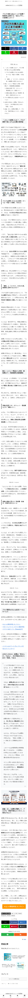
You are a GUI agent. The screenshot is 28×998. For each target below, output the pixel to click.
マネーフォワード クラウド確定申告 (13, 627)
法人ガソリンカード (9, 648)
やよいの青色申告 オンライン (11, 624)
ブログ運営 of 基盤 (6, 913)
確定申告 (4, 915)
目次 (12, 64)
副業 (21, 913)
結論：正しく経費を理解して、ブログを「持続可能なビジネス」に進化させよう (14, 111)
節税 (10, 915)
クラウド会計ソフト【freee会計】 (13, 629)
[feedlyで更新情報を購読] (7, 934)
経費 (14, 915)
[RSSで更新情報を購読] (20, 934)
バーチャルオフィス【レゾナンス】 (13, 646)
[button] (22, 52)
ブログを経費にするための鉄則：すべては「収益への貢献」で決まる (15, 74)
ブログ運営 (15, 913)
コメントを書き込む (14, 979)
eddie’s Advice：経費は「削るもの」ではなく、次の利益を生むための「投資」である (14, 104)
